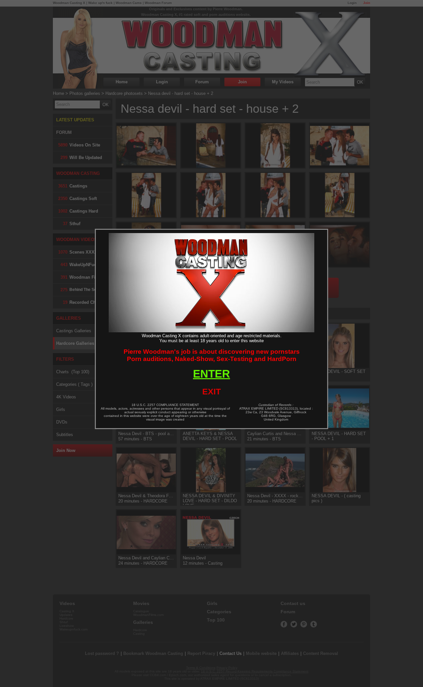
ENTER (211, 374)
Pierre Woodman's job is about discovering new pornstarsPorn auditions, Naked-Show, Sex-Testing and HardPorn (212, 355)
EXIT (211, 391)
